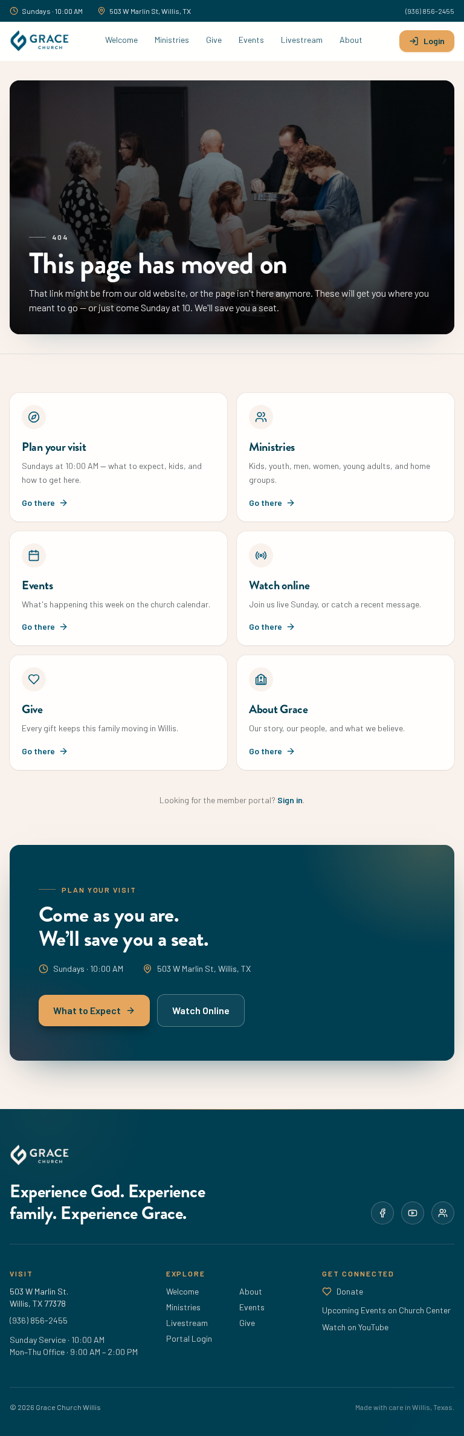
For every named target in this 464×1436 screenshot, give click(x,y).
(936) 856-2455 (429, 11)
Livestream (302, 39)
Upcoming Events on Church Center (386, 1310)
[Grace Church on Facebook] (382, 1213)
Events (251, 39)
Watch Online (201, 1010)
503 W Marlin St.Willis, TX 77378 (39, 1297)
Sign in (290, 800)
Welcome (121, 39)
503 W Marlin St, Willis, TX (150, 11)
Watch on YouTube (355, 1327)
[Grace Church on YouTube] (412, 1213)
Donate (350, 1291)
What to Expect (87, 1010)
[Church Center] (442, 1213)
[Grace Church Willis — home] (39, 41)
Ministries (172, 39)
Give (214, 39)
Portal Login (189, 1338)
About (351, 39)
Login (434, 41)
